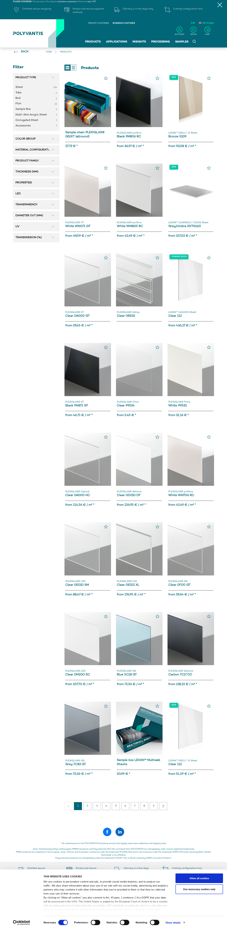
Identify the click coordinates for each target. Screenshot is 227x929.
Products (93, 41)
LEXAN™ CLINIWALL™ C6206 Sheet (188, 222)
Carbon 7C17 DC (180, 674)
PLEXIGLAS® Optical (77, 491)
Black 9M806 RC (129, 136)
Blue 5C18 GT (127, 674)
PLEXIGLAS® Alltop (128, 312)
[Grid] (67, 67)
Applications (116, 41)
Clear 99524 (126, 405)
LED (18, 193)
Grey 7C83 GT (75, 764)
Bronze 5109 (177, 136)
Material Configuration (34, 149)
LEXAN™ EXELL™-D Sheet (182, 133)
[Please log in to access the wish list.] (106, 78)
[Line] (73, 67)
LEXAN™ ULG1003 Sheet (182, 312)
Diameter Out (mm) (29, 215)
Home (49, 52)
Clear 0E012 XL (128, 585)
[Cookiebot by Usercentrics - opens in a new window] (21, 922)
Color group (25, 139)
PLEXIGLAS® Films (128, 402)
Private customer (98, 23)
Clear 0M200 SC (77, 674)
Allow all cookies (199, 878)
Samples (181, 41)
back (25, 51)
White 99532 (177, 405)
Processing (160, 41)
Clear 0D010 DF (129, 495)
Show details (173, 922)
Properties (23, 182)
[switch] (95, 923)
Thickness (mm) (26, 171)
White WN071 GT (77, 226)
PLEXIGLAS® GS (177, 581)
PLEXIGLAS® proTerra (129, 133)
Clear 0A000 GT (77, 316)
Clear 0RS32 (126, 316)
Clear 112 (175, 316)
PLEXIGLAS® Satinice (129, 491)
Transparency (26, 204)
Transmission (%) (28, 237)
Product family (27, 160)
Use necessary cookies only (199, 889)
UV (17, 226)
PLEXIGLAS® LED (75, 581)
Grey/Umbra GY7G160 (184, 226)
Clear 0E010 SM (77, 585)
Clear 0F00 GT (179, 585)
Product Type (25, 77)
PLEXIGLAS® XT (74, 222)
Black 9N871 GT (76, 405)
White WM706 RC (181, 495)
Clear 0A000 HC (77, 495)
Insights (139, 41)
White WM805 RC (130, 226)
